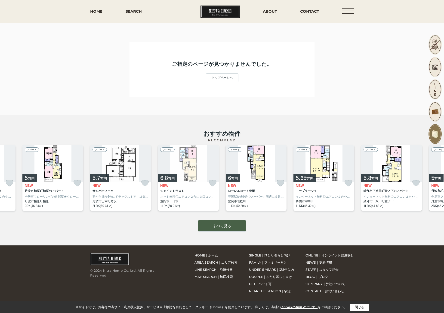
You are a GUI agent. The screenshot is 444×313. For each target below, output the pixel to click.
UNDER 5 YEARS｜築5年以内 (271, 270)
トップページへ (222, 77)
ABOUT (270, 11)
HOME (96, 11)
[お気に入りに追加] (9, 183)
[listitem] (120, 178)
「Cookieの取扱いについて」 (299, 307)
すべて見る (222, 226)
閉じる (359, 307)
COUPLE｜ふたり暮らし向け (270, 277)
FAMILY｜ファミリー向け (268, 262)
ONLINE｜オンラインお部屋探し (329, 255)
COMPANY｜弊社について (325, 284)
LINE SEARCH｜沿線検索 (213, 270)
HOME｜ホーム (206, 255)
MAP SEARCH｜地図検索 (213, 277)
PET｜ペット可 (260, 284)
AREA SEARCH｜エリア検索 (215, 262)
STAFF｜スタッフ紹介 (322, 270)
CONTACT (309, 11)
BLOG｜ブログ (316, 277)
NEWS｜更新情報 (318, 262)
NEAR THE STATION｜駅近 (270, 291)
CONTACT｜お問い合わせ (324, 291)
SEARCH (134, 11)
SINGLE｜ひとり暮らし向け (269, 255)
